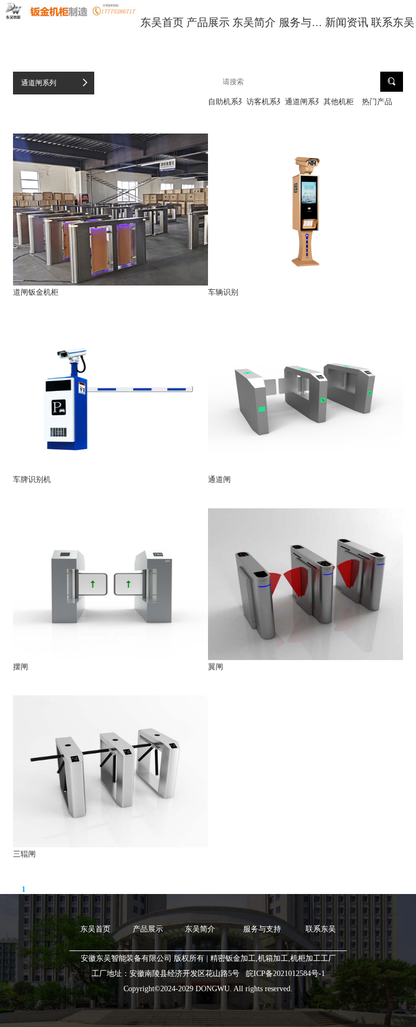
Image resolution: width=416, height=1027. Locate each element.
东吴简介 (254, 22)
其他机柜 (338, 102)
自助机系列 (225, 102)
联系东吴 (392, 22)
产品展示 (208, 22)
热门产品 (377, 102)
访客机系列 (263, 102)
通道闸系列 (38, 83)
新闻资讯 (346, 22)
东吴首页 (162, 22)
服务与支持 (300, 30)
